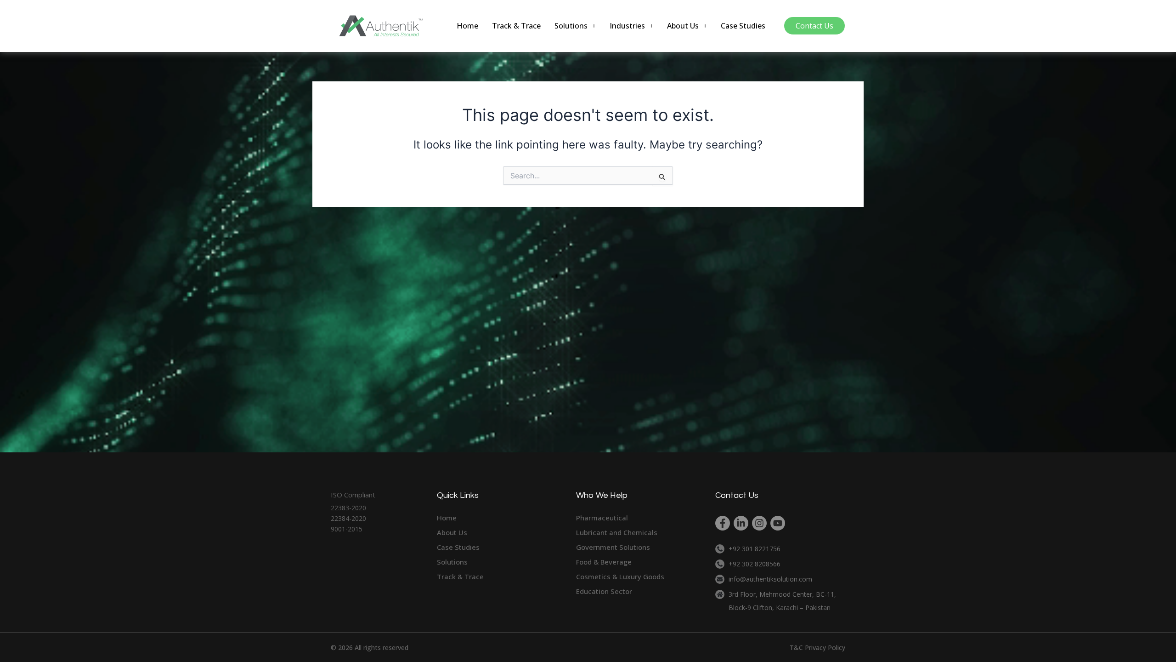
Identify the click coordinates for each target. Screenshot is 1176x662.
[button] (575, 25)
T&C (796, 647)
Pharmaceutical (602, 517)
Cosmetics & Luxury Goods (620, 576)
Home (467, 26)
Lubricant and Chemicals (616, 532)
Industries (627, 26)
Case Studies (743, 26)
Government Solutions (613, 547)
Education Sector (604, 591)
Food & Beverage (604, 561)
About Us (683, 26)
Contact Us (814, 26)
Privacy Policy (825, 647)
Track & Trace (516, 26)
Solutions (571, 26)
